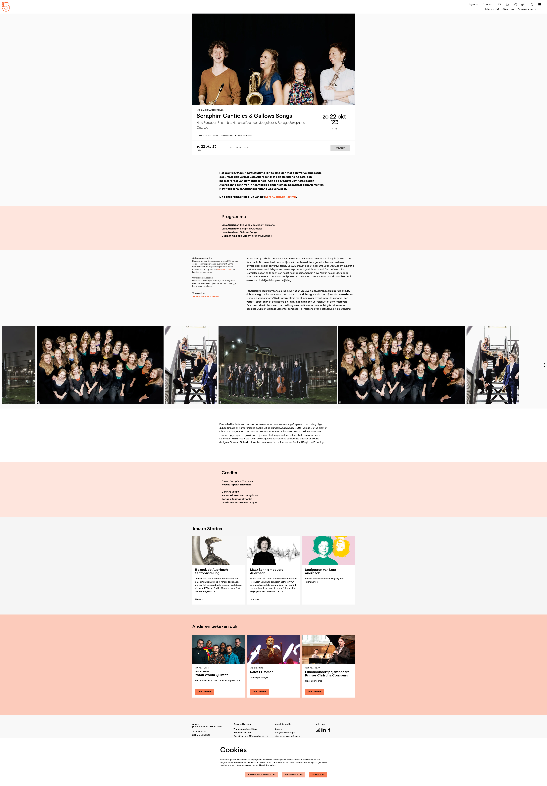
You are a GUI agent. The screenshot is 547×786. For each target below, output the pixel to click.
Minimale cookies (294, 774)
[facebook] (329, 730)
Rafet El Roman (262, 672)
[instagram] (318, 730)
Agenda (473, 4)
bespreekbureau (225, 270)
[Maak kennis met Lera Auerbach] (273, 550)
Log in (522, 4)
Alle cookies (318, 774)
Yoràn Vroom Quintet (211, 675)
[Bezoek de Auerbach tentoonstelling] (218, 550)
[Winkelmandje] (507, 5)
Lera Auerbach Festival (280, 197)
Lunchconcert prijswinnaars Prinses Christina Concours (327, 673)
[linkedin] (323, 730)
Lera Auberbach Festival (207, 297)
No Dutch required (243, 135)
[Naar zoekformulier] (532, 5)
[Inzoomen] (220, 402)
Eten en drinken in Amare (287, 736)
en (499, 4)
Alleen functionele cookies (262, 774)
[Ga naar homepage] (5, 6)
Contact (487, 4)
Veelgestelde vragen (285, 733)
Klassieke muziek (204, 135)
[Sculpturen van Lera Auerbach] (328, 550)
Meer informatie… (267, 765)
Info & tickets (204, 692)
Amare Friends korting (223, 135)
